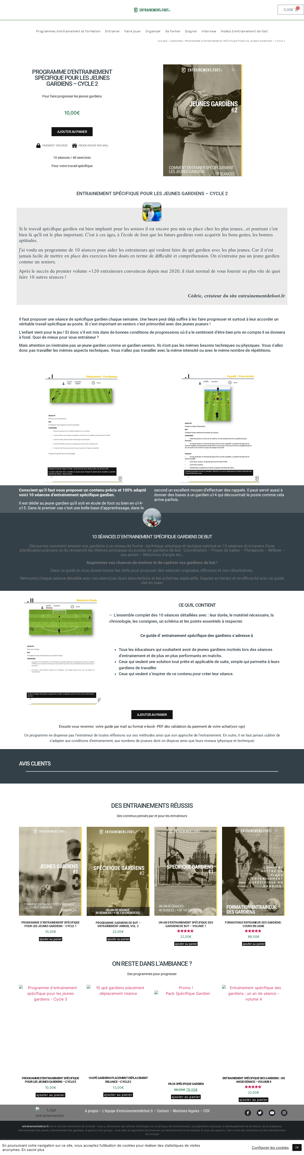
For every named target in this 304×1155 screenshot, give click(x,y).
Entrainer (112, 31)
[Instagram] (284, 1113)
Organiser (153, 31)
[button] (72, 131)
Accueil (163, 41)
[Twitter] (260, 1113)
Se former (172, 31)
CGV (206, 1111)
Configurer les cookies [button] (270, 1147)
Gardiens (176, 41)
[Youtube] (272, 1113)
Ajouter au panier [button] (50, 939)
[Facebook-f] (248, 1113)
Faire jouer (132, 31)
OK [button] (297, 1147)
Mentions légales (186, 1111)
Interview (209, 31)
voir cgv (238, 726)
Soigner (191, 31)
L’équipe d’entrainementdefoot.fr (127, 1111)
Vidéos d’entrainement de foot (244, 31)
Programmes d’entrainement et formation (68, 31)
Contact (163, 1111)
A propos (91, 1111)
